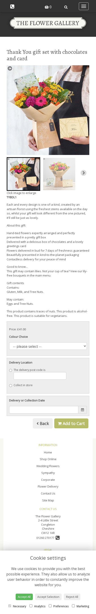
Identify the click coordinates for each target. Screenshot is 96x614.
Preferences (61, 606)
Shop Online (48, 459)
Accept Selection (48, 597)
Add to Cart (73, 423)
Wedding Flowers (48, 466)
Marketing (82, 606)
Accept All (24, 597)
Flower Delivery (48, 486)
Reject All (72, 597)
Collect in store (23, 385)
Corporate (48, 480)
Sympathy (48, 473)
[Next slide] (83, 173)
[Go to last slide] (12, 173)
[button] (23, 174)
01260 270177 (46, 538)
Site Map (48, 500)
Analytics (39, 606)
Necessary (19, 606)
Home (48, 452)
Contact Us (48, 493)
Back (44, 423)
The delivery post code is (29, 370)
